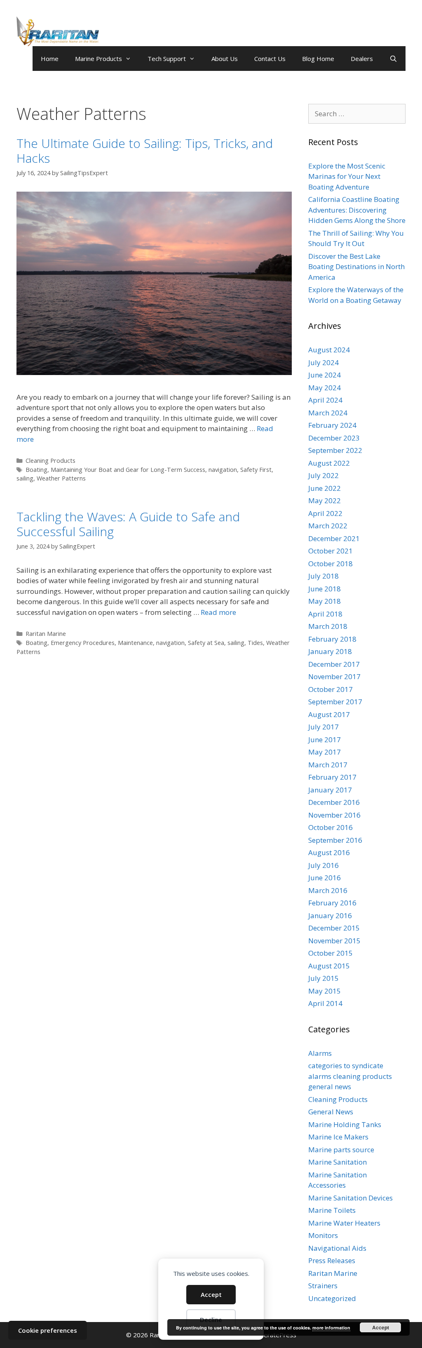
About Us (224, 58)
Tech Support (167, 58)
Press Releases (331, 1260)
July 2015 (323, 978)
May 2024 (324, 387)
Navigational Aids (337, 1248)
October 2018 (330, 563)
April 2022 (325, 513)
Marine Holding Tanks (344, 1124)
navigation (223, 470)
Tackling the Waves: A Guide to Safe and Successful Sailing (128, 524)
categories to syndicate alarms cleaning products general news (350, 1076)
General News (330, 1111)
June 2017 (324, 739)
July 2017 (323, 726)
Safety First (256, 470)
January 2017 (330, 790)
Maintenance (135, 643)
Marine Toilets (332, 1210)
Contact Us (270, 58)
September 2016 (335, 840)
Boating (36, 470)
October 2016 (330, 827)
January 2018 (330, 651)
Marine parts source (341, 1149)
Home (50, 58)
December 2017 (334, 664)
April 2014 (325, 1003)
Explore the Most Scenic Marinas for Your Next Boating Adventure (346, 176)
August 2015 (329, 966)
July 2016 (323, 865)
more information (331, 1328)
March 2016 (327, 890)
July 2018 (323, 576)
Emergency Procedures (83, 643)
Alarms (320, 1053)
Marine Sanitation (337, 1162)
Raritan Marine (46, 634)
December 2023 (334, 438)
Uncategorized (332, 1298)
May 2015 (324, 991)
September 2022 (335, 450)
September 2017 (335, 701)
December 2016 (334, 802)
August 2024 (329, 349)
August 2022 (329, 463)
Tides (255, 643)
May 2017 (324, 752)
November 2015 (334, 940)
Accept (211, 1294)
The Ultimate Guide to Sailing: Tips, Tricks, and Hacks (144, 150)
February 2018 (332, 639)
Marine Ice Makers (338, 1137)
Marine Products (98, 58)
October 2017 (330, 689)
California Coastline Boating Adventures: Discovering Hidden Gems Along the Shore (357, 210)
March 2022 (327, 525)
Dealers (362, 58)
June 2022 (324, 488)
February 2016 (332, 902)
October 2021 (330, 551)
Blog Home (318, 58)
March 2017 (327, 764)
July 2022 (323, 475)
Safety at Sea (206, 643)
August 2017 (329, 714)
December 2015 (334, 928)
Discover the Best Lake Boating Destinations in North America (356, 266)
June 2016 (324, 877)
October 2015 (330, 953)
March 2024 (327, 412)
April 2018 (325, 614)
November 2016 (334, 815)
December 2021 (334, 538)
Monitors (323, 1235)
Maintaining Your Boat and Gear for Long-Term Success (128, 470)
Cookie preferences (47, 1330)
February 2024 (332, 425)
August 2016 (329, 852)
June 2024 (324, 375)
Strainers (323, 1285)
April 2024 (325, 400)
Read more (218, 612)
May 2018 (324, 601)
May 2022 (324, 500)
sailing (24, 478)
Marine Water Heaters (344, 1223)
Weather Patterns (61, 478)
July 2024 (323, 362)
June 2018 (324, 588)
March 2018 (327, 626)
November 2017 (334, 676)
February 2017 (332, 777)
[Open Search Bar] (393, 58)
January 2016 (330, 915)
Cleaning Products (50, 460)
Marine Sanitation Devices (350, 1198)
